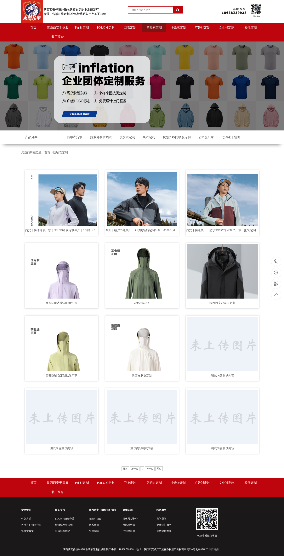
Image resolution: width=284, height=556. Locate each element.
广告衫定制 (202, 27)
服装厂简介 (95, 518)
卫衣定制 (130, 27)
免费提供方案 (164, 531)
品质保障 (94, 531)
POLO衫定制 (106, 27)
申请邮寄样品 (62, 531)
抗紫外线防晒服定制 (177, 137)
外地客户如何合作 (31, 524)
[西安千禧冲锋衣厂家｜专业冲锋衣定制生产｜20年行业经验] (61, 198)
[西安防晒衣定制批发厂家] (61, 343)
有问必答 (161, 518)
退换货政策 (27, 531)
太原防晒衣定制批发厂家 (61, 303)
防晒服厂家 (206, 137)
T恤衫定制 (82, 27)
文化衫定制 (226, 27)
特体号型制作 (130, 518)
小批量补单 (129, 531)
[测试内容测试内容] (222, 343)
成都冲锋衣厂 (142, 303)
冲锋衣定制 (178, 27)
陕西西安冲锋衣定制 (222, 303)
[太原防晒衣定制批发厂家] (61, 271)
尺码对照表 (129, 524)
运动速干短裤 (231, 137)
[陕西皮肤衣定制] (142, 343)
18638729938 (276, 262)
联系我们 (94, 524)
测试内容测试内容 (222, 375)
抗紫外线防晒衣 (101, 137)
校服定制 (251, 27)
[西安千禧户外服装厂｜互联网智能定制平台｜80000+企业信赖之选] (142, 198)
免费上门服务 (164, 524)
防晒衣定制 (154, 27)
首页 (33, 27)
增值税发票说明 (64, 524)
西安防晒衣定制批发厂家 (61, 375)
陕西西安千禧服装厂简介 (57, 32)
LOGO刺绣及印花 (64, 518)
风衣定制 (149, 137)
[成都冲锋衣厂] (142, 271)
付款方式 (26, 518)
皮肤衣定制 (127, 137)
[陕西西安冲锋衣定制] (222, 271)
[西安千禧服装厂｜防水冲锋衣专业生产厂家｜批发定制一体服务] (222, 198)
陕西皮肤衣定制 (142, 375)
